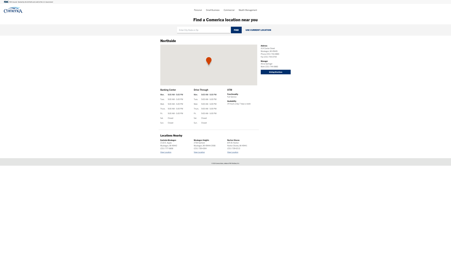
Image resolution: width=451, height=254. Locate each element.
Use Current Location (258, 30)
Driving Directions (275, 72)
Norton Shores (233, 140)
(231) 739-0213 (233, 148)
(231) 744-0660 (272, 54)
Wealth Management (248, 10)
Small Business (213, 10)
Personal (198, 10)
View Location (165, 152)
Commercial (229, 10)
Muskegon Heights (201, 140)
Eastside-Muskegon (168, 140)
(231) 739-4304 (200, 148)
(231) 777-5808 (166, 148)
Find (236, 30)
